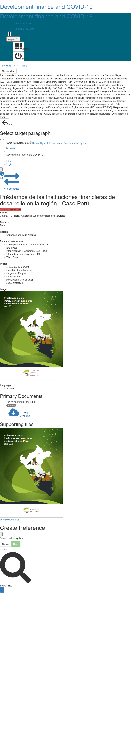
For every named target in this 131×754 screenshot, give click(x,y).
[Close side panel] (1, 169)
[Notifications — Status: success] (9, 33)
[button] (2, 176)
